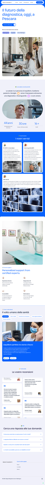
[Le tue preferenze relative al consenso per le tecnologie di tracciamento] (43, 483)
